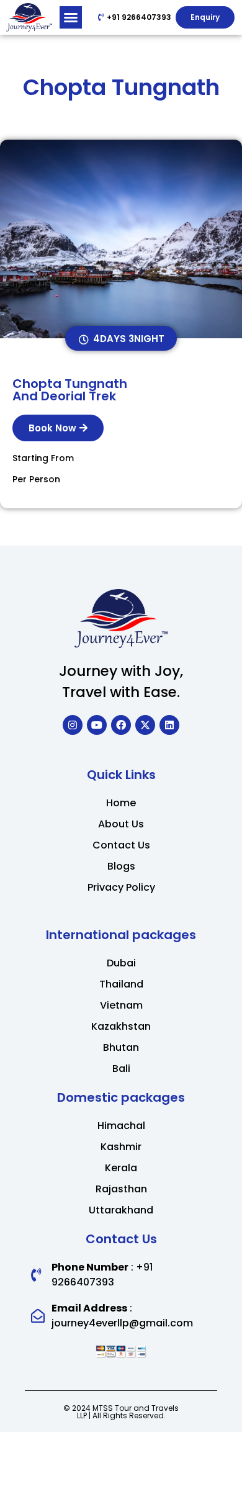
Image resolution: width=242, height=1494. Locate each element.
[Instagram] (73, 725)
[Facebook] (121, 725)
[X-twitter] (145, 725)
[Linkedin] (169, 725)
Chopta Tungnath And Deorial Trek (69, 390)
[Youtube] (97, 725)
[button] (71, 17)
